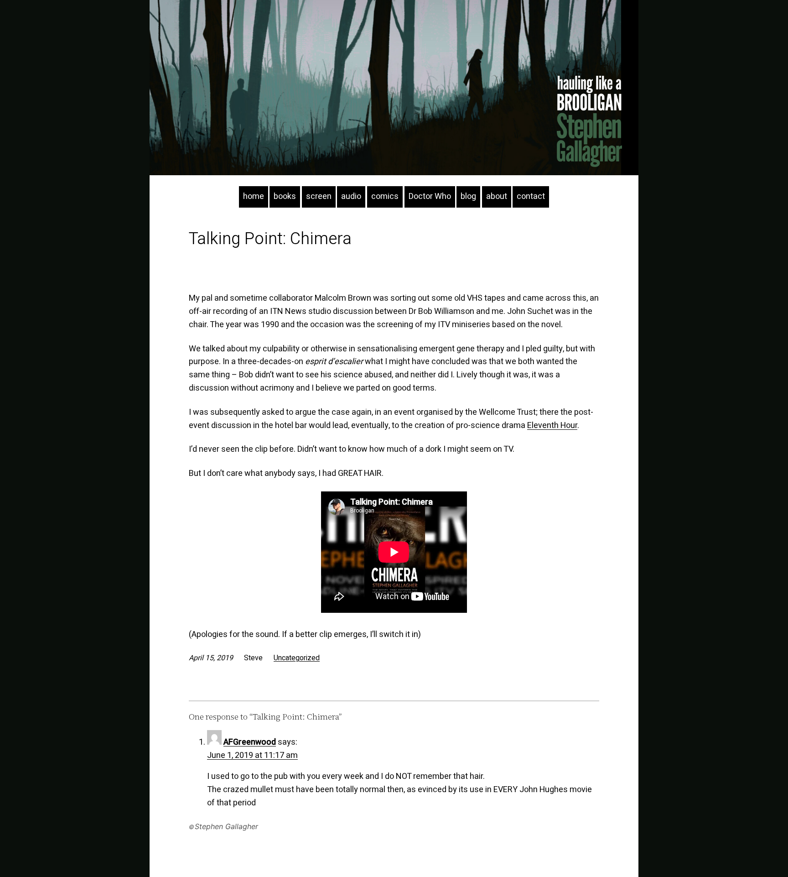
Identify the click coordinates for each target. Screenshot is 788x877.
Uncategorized (297, 658)
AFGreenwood (249, 742)
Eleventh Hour (552, 425)
